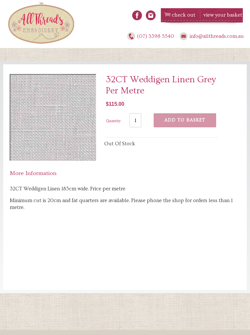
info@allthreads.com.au (216, 36)
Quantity (113, 121)
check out (183, 15)
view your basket (222, 15)
